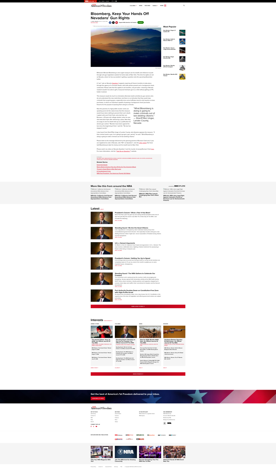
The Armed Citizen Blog (104, 344)
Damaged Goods (102, 165)
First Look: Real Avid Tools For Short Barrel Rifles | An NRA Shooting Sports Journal (149, 349)
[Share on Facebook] (110, 22)
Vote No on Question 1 (123, 151)
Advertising (93, 413)
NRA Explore (142, 415)
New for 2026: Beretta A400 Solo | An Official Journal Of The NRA (149, 341)
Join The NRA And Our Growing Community (125, 460)
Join (100, 1)
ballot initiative (104, 159)
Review (166, 345)
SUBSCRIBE (98, 398)
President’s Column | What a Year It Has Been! (132, 212)
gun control (143, 158)
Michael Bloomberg (127, 158)
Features (147, 5)
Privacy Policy (93, 466)
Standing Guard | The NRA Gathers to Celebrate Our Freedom (135, 274)
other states (143, 143)
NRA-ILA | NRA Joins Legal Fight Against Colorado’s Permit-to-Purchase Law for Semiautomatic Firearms (174, 197)
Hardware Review (180, 344)
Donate (107, 1)
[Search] (184, 5)
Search (92, 421)
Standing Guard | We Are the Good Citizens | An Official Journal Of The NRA (125, 347)
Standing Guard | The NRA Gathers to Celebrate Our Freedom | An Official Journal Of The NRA (124, 353)
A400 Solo (151, 344)
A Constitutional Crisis (104, 171)
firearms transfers (113, 159)
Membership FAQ (167, 417)
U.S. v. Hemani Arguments (125, 243)
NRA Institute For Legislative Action (147, 413)
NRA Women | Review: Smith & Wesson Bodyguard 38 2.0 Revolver (173, 348)
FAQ (92, 417)
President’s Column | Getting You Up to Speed (132, 258)
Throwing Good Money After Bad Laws (109, 169)
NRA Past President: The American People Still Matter (113, 173)
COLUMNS (132, 344)
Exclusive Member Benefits (169, 415)
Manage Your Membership (169, 419)
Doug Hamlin (127, 344)
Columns (132, 5)
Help (92, 419)
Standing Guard (120, 344)
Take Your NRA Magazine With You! (101, 460)
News (140, 5)
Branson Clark (135, 158)
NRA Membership (167, 413)
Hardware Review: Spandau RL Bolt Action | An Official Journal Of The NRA (173, 341)
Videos (155, 5)
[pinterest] (116, 22)
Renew (103, 1)
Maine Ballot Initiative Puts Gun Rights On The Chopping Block (116, 167)
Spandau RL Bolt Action (169, 344)
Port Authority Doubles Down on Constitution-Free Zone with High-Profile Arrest (136, 291)
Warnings (116, 466)
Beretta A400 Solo (144, 344)
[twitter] (113, 22)
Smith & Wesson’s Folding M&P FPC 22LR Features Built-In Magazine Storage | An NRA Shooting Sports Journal (149, 362)
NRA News (99, 158)
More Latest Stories (144, 306)
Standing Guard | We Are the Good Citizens (131, 228)
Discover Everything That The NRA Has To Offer (148, 460)
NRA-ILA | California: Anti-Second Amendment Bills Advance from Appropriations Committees (101, 197)
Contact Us (93, 415)
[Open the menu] (165, 5)
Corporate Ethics (108, 466)
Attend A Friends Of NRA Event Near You (173, 460)
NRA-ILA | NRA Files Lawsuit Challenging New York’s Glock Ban (149, 195)
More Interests (107, 320)
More (101, 209)
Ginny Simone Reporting (107, 158)
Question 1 (115, 83)
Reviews (165, 324)
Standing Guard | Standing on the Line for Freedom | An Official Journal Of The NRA (125, 341)
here (152, 149)
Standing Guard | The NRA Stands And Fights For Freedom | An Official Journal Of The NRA (125, 359)
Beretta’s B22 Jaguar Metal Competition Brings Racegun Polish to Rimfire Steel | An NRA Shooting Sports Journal (149, 355)
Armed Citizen (95, 324)
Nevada (115, 158)
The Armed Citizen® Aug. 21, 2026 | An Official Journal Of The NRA (101, 341)
